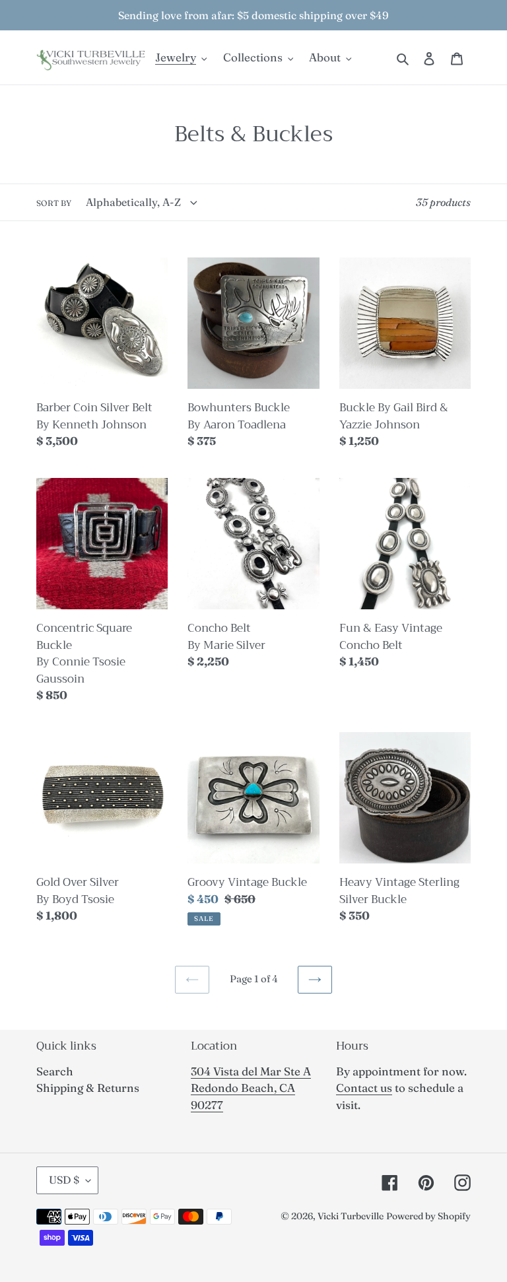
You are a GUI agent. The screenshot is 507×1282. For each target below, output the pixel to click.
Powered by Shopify (428, 1216)
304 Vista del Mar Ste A (251, 1071)
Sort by (53, 203)
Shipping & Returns (87, 1088)
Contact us (364, 1088)
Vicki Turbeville (351, 1216)
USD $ (64, 1179)
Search (54, 1071)
